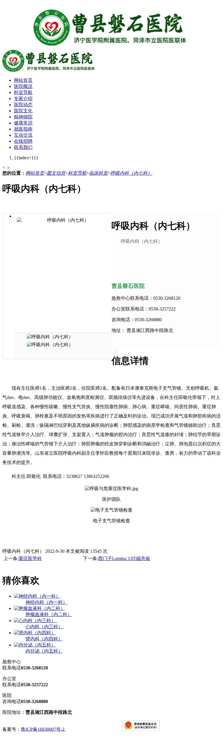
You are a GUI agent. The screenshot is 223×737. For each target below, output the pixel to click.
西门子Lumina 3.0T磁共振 (124, 558)
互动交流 (23, 135)
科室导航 (23, 92)
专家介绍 (23, 98)
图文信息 (56, 173)
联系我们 (23, 147)
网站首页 (23, 80)
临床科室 (98, 173)
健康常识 (23, 122)
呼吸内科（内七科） (131, 173)
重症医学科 (30, 558)
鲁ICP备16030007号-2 (43, 729)
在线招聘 (23, 141)
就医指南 (23, 129)
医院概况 (23, 86)
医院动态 (23, 104)
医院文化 (23, 110)
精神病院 (23, 116)
